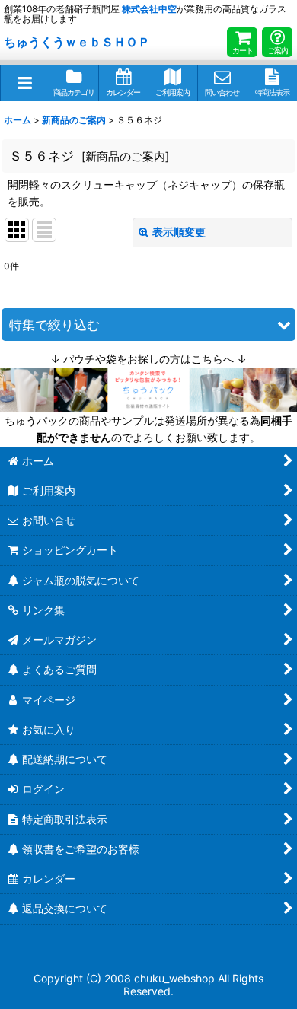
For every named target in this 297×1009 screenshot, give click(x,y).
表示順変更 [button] (179, 231)
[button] (25, 83)
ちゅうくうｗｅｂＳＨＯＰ (77, 41)
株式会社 (149, 8)
